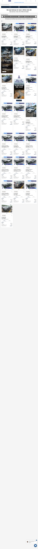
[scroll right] (35, 16)
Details (9, 39)
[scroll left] (2, 16)
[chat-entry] (35, 545)
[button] (19, 100)
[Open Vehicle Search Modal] (35, 1)
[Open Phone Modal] (30, 1)
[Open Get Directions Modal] (26, 1)
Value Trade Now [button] (19, 100)
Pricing (4, 39)
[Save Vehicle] (11, 34)
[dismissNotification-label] (36, 540)
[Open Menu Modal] (2, 1)
